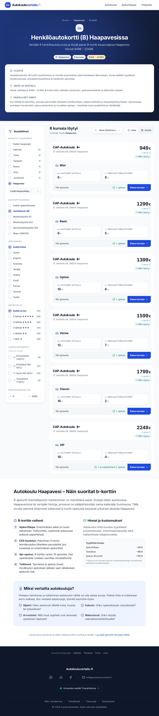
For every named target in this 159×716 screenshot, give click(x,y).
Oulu (105, 653)
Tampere (88, 653)
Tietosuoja (91, 701)
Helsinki (77, 653)
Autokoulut (111, 5)
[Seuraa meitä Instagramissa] (51, 677)
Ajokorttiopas (129, 5)
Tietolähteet (74, 701)
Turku (98, 653)
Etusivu (65, 20)
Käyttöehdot (108, 701)
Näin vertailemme (53, 701)
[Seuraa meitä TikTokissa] (61, 677)
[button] (146, 153)
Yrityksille (146, 5)
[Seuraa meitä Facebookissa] (71, 677)
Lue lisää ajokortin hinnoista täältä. (112, 634)
